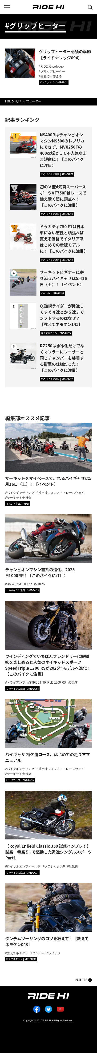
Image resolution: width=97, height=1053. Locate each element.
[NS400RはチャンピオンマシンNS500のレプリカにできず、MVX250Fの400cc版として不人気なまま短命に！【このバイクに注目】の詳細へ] (23, 145)
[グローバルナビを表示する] (7, 7)
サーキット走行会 (19, 497)
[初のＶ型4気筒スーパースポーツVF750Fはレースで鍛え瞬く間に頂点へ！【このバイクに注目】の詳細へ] (23, 197)
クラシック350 (54, 866)
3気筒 (74, 682)
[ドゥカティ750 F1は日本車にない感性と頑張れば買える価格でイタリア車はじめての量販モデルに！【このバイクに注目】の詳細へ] (23, 236)
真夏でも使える (51, 76)
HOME (8, 101)
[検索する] (90, 7)
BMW (10, 584)
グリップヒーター (52, 71)
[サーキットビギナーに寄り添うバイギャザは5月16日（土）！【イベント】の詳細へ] (23, 282)
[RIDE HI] (48, 7)
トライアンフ (16, 682)
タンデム (38, 953)
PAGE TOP (81, 980)
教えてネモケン (17, 953)
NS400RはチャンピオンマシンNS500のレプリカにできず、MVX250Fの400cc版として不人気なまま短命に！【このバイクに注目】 (63, 150)
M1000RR (25, 584)
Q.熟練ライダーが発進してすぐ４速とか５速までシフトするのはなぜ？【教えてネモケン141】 (62, 315)
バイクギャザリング (20, 492)
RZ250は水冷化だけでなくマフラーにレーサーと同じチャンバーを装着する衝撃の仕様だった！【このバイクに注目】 (62, 358)
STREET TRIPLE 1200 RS (47, 682)
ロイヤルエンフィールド (23, 866)
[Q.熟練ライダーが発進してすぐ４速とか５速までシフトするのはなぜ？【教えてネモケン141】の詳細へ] (23, 316)
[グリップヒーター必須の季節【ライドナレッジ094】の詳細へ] (20, 63)
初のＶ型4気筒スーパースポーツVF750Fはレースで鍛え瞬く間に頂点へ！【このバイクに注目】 (63, 196)
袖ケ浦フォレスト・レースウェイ (61, 492)
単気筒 (73, 866)
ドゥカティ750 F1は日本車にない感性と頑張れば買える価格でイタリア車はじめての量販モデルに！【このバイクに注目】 (64, 238)
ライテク (54, 953)
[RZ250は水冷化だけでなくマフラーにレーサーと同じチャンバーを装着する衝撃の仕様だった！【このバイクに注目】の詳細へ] (23, 356)
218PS (40, 584)
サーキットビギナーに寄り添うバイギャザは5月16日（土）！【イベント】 (63, 278)
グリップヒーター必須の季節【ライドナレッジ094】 (65, 55)
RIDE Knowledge (52, 66)
